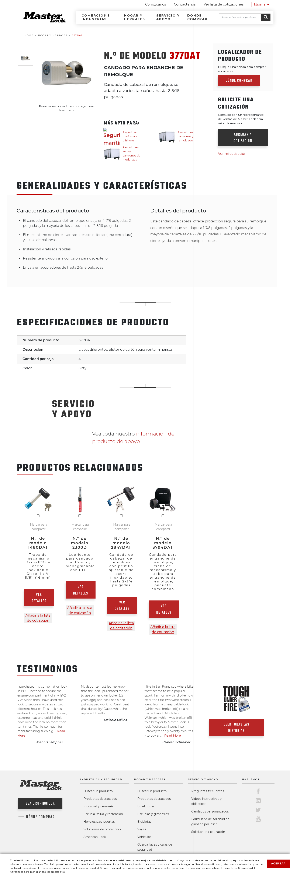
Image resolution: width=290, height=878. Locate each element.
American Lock (94, 837)
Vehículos (144, 837)
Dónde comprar (197, 17)
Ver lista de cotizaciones (224, 4)
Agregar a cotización (243, 138)
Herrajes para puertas (99, 822)
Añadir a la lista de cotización (38, 618)
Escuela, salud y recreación (103, 814)
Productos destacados (100, 799)
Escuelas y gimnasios (153, 814)
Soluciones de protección (102, 829)
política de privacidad (86, 868)
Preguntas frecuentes (207, 791)
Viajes (141, 829)
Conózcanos (155, 4)
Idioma (259, 4)
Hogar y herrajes (134, 17)
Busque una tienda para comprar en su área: (242, 69)
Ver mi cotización (232, 154)
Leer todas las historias (236, 728)
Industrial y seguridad (101, 779)
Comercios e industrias (96, 17)
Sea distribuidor (40, 804)
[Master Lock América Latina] (39, 21)
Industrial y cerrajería (98, 806)
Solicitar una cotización (208, 832)
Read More (172, 735)
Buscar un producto (98, 791)
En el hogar (145, 806)
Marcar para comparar (38, 527)
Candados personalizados (210, 811)
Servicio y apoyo (168, 17)
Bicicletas (144, 822)
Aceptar (278, 863)
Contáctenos (185, 4)
